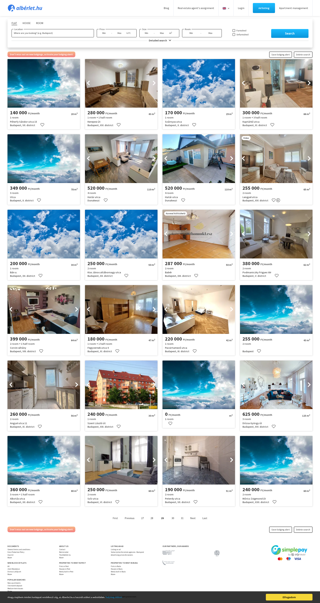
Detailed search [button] (158, 40)
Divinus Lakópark (14, 571)
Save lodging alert (281, 54)
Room (188, 29)
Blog (166, 8)
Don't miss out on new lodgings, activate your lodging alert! (41, 54)
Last (204, 518)
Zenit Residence (14, 569)
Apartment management (293, 8)
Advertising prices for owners (122, 555)
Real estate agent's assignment (196, 8)
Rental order (63, 552)
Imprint (11, 555)
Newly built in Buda (118, 571)
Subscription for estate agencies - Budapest (127, 552)
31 (182, 518)
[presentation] (88, 83)
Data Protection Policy (16, 552)
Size (144, 29)
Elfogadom (289, 597)
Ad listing (263, 8)
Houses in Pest (64, 569)
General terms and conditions (19, 549)
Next (193, 518)
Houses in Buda (116, 569)
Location (18, 29)
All (9, 566)
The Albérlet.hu (65, 555)
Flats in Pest (64, 566)
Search (290, 33)
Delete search (303, 54)
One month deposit (15, 585)
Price (102, 29)
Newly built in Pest (66, 571)
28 (151, 518)
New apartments (14, 583)
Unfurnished (242, 34)
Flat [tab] (14, 23)
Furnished (241, 30)
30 (173, 518)
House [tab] (26, 23)
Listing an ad (116, 549)
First (115, 518)
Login (241, 8)
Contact (62, 549)
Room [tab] (39, 23)
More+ (10, 557)
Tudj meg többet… (115, 597)
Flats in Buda (116, 566)
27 (142, 518)
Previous (129, 518)
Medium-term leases (15, 588)
